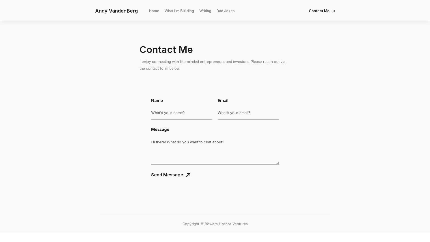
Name (157, 100)
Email (223, 100)
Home (154, 11)
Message (160, 129)
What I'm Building (179, 11)
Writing (205, 11)
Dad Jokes (225, 11)
